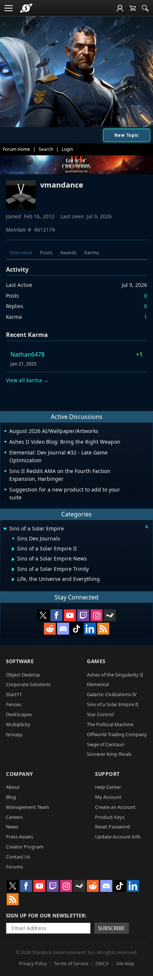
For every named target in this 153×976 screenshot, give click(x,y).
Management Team (27, 807)
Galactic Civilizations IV (112, 694)
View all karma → (27, 380)
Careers (14, 817)
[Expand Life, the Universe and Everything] (13, 579)
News (12, 826)
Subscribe (111, 928)
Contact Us (18, 856)
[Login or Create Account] (120, 8)
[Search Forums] (145, 8)
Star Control (100, 714)
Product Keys (109, 817)
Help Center (108, 787)
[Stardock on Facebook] (56, 615)
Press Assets (19, 836)
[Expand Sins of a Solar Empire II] (13, 549)
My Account (108, 797)
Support (107, 773)
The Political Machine (110, 724)
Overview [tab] (21, 252)
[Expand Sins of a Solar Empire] (5, 529)
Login (67, 149)
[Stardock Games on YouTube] (69, 615)
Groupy (14, 734)
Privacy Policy (33, 963)
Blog (11, 797)
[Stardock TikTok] (76, 628)
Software (20, 661)
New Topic (126, 135)
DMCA (102, 963)
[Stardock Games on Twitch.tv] (83, 615)
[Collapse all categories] (146, 526)
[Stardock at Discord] (63, 628)
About (13, 787)
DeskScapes (19, 714)
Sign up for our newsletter (45, 915)
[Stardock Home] (26, 8)
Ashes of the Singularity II (115, 674)
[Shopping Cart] (132, 8)
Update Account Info (118, 836)
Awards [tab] (68, 252)
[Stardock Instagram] (96, 615)
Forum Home (16, 149)
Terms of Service (71, 963)
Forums (14, 866)
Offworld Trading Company (117, 734)
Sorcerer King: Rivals (109, 754)
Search (46, 149)
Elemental (98, 684)
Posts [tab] (46, 252)
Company (19, 773)
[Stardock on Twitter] (43, 615)
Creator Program (24, 846)
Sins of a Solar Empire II (112, 704)
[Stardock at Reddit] (49, 628)
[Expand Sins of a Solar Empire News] (13, 559)
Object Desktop (23, 674)
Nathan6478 (27, 354)
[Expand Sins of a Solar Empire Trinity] (13, 569)
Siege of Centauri (105, 744)
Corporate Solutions (28, 684)
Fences (13, 704)
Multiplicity (18, 724)
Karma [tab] (91, 252)
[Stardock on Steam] (110, 615)
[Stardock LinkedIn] (90, 628)
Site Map (125, 963)
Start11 (14, 694)
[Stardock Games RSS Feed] (103, 628)
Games (96, 661)
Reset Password (112, 826)
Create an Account (115, 807)
